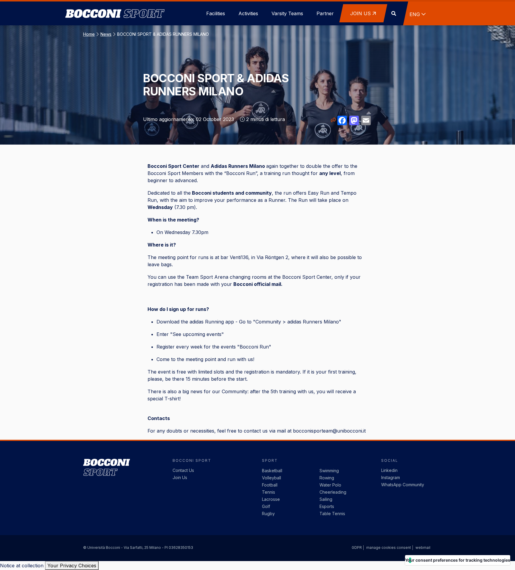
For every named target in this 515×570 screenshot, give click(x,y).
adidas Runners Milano (313, 322)
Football (269, 484)
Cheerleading (332, 492)
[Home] (115, 5)
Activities (248, 13)
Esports (326, 506)
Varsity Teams (287, 13)
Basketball (272, 470)
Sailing (325, 499)
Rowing (326, 477)
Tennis (268, 492)
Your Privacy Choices (71, 566)
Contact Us (183, 470)
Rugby (268, 513)
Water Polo (330, 484)
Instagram (390, 477)
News (105, 34)
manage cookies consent (388, 547)
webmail (422, 547)
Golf (266, 506)
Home (89, 34)
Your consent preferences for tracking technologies (457, 560)
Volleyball (271, 477)
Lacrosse (271, 499)
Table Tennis (332, 513)
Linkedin (389, 470)
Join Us (180, 477)
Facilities (215, 13)
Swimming (329, 470)
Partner (325, 13)
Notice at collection (22, 566)
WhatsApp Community (402, 484)
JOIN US (360, 13)
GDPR (357, 547)
